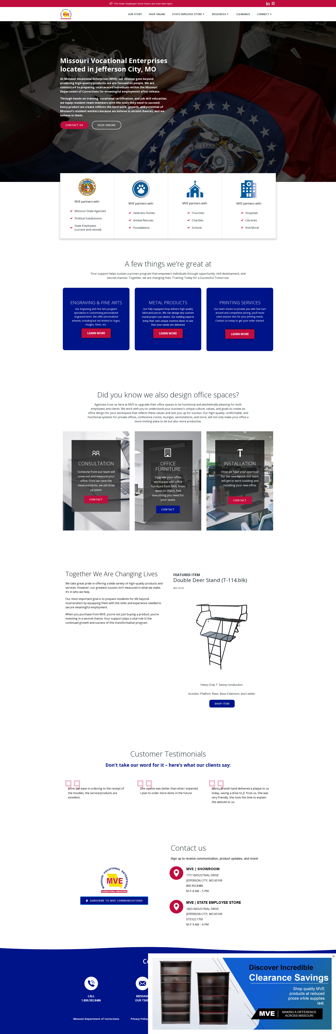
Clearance (243, 14)
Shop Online (157, 14)
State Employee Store (187, 14)
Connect (263, 14)
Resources (219, 14)
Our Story (135, 14)
